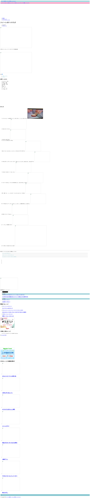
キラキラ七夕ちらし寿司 (8, 409)
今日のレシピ (4, 25)
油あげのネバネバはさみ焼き (9, 442)
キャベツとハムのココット (7, 308)
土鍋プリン (5, 459)
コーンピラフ (5, 426)
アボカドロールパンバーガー (9, 476)
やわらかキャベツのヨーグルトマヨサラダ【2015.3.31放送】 (14, 312)
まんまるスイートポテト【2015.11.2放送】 (9, 256)
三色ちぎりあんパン (7, 392)
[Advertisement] (45, 10)
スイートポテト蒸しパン (6, 253)
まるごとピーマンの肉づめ (9, 376)
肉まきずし (5, 492)
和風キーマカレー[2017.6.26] (8, 316)
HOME (3, 18)
